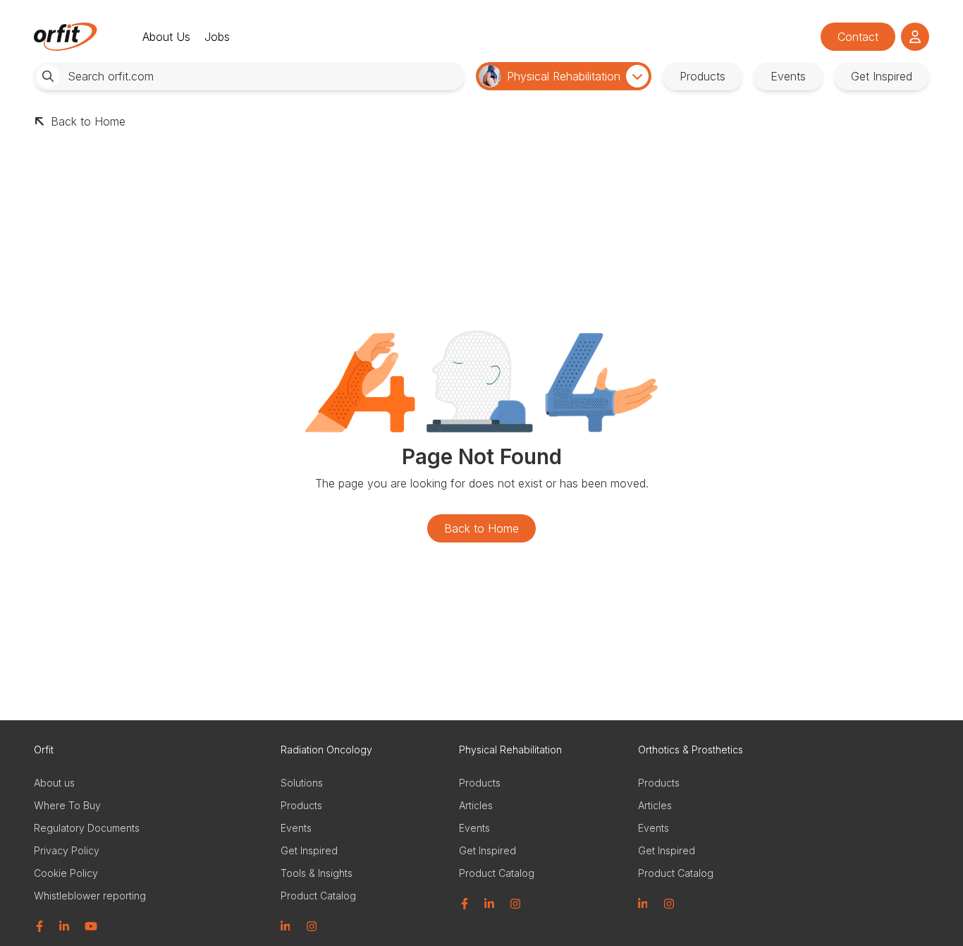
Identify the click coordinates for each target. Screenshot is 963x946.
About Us (166, 37)
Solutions (302, 783)
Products (301, 805)
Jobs (217, 37)
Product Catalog (318, 896)
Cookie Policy (66, 873)
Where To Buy (67, 805)
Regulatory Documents (87, 828)
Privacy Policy (66, 850)
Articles (476, 805)
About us (54, 783)
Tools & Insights (316, 873)
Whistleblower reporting (90, 896)
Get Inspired (309, 850)
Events (296, 828)
